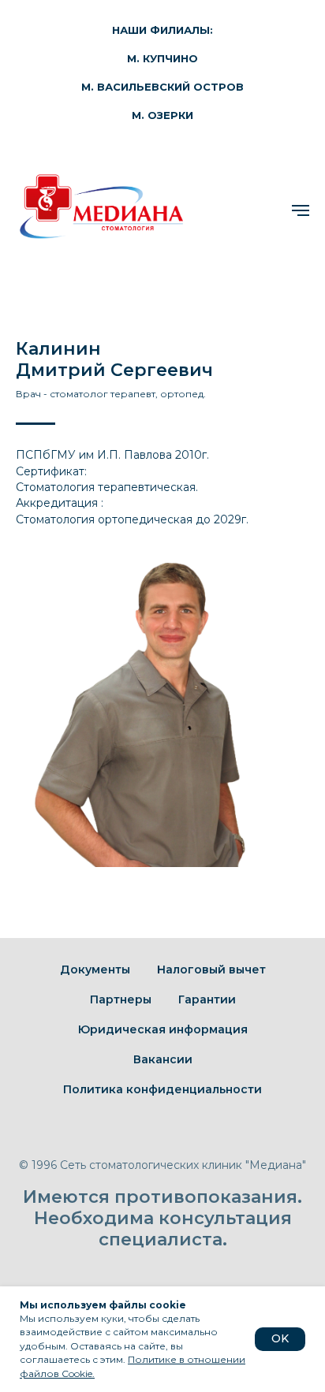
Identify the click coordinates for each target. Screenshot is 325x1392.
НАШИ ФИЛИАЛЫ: (162, 30)
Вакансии (162, 1059)
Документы (95, 969)
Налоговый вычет (211, 969)
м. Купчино (162, 58)
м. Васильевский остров (162, 86)
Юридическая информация (163, 1029)
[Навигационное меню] (300, 210)
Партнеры (120, 999)
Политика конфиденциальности (162, 1089)
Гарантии (207, 999)
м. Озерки (162, 115)
